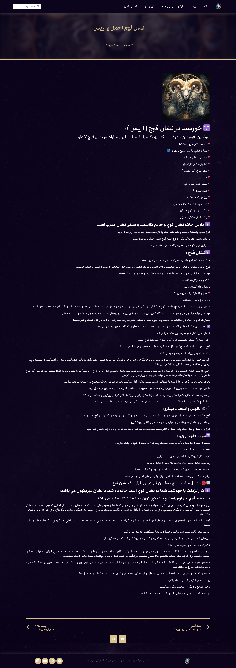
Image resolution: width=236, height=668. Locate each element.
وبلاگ (193, 6)
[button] (122, 639)
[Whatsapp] (52, 661)
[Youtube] (45, 661)
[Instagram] (38, 661)
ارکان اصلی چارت (174, 6)
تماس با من (130, 6)
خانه (206, 6)
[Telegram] (59, 661)
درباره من (149, 6)
